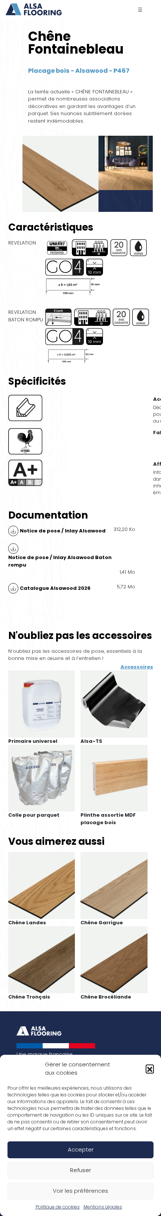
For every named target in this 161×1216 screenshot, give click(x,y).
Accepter (81, 1149)
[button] (150, 1068)
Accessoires (137, 666)
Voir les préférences (80, 1191)
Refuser (80, 1170)
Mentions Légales (102, 1207)
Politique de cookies (58, 1207)
